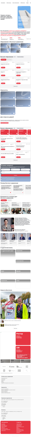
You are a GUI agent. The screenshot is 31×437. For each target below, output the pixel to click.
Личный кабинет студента (20, 430)
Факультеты (3, 427)
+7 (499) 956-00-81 (5, 401)
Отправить (15, 175)
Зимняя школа (3, 430)
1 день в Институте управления (5, 429)
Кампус (17, 427)
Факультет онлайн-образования (5, 392)
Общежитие (18, 428)
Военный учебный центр (19, 429)
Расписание (18, 432)
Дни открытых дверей (4, 428)
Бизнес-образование (4, 425)
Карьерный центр (18, 425)
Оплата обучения (18, 431)
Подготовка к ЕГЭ (3, 426)
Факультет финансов (4, 391)
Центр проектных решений (20, 426)
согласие (6, 177)
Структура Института (4, 378)
